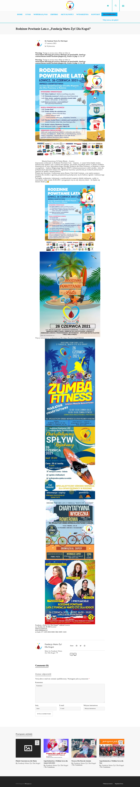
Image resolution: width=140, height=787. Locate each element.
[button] (70, 262)
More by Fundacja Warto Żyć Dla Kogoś (53, 652)
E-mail (61, 705)
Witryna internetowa (91, 705)
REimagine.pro (28, 783)
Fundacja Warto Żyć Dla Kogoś (29, 763)
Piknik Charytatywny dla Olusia (26, 761)
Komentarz (39, 682)
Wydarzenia (51, 46)
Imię (36, 705)
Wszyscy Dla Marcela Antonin (81, 761)
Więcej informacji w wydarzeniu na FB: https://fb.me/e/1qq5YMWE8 (59, 338)
